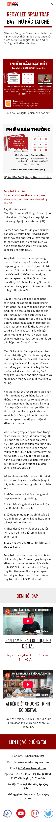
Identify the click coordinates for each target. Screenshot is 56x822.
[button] (3, 4)
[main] (28, 18)
